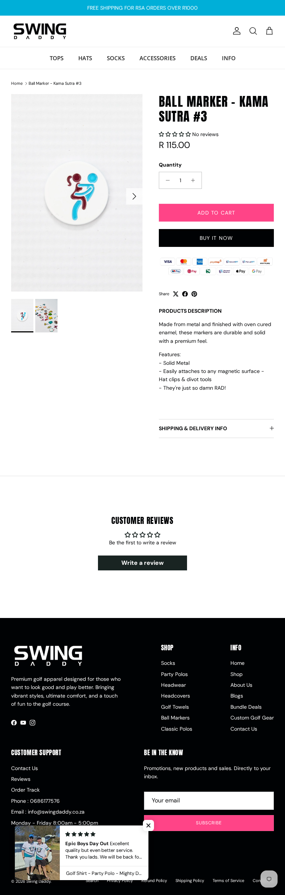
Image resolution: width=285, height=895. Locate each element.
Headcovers (175, 695)
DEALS (198, 58)
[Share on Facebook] (185, 294)
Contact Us (243, 728)
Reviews (20, 779)
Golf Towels (175, 707)
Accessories (158, 58)
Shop (236, 674)
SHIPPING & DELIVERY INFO (193, 428)
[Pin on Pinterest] (194, 294)
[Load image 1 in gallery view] (76, 193)
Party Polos (174, 674)
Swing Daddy (38, 881)
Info (229, 58)
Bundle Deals (246, 707)
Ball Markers (175, 717)
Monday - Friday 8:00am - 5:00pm (54, 823)
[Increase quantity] (195, 180)
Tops (56, 58)
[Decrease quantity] (165, 180)
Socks (116, 58)
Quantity (170, 164)
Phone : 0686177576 (35, 801)
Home (17, 83)
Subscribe (209, 823)
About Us (241, 685)
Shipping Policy (190, 880)
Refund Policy (154, 880)
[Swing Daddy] (40, 31)
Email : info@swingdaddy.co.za (48, 811)
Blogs (236, 695)
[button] (175, 134)
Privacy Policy (120, 880)
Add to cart (216, 212)
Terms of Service (228, 880)
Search (92, 880)
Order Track (25, 789)
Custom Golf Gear (252, 717)
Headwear (173, 685)
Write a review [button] (142, 563)
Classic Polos (176, 728)
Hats (85, 58)
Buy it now (216, 238)
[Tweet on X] (175, 294)
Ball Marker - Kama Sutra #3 (55, 83)
